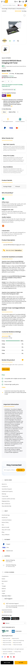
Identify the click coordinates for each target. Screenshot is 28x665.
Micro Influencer (6, 503)
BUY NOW (21, 662)
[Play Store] (15, 619)
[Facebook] (3, 657)
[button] (16, 2)
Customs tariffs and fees (8, 498)
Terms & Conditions (7, 651)
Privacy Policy (17, 651)
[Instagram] (5, 657)
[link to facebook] (14, 41)
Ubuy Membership (6, 506)
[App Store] (6, 619)
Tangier (4, 586)
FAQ (3, 525)
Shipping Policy (6, 501)
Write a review (6, 369)
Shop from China (17, 642)
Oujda (3, 593)
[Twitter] (11, 657)
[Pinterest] (14, 657)
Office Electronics (20, 8)
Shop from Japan (7, 640)
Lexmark (4, 11)
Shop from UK (15, 638)
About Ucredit (5, 527)
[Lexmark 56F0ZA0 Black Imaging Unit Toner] (14, 28)
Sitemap (4, 494)
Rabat (3, 579)
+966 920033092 (8, 612)
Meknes (4, 588)
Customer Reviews (6, 520)
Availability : (5, 76)
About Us (4, 484)
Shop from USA (6, 638)
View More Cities (6, 596)
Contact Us (5, 486)
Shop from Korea (7, 642)
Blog (3, 532)
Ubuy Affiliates (5, 534)
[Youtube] (8, 657)
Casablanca (5, 576)
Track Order (5, 496)
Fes (3, 583)
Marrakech (4, 581)
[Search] (25, 5)
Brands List (4, 517)
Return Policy (5, 522)
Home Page (4, 8)
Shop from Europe (17, 644)
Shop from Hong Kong (18, 640)
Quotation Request (7, 489)
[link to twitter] (18, 41)
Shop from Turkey (7, 644)
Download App (6, 515)
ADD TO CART (7, 662)
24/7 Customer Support (12, 603)
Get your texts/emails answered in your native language (15, 606)
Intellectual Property (7, 491)
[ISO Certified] (16, 631)
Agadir (3, 591)
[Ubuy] (6, 1)
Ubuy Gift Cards (6, 529)
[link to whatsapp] (10, 41)
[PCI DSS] (5, 631)
